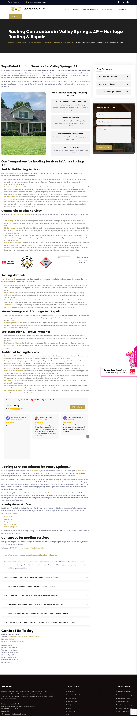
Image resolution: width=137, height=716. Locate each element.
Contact (121, 9)
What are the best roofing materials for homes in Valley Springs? (31, 577)
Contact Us (104, 147)
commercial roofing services (23, 214)
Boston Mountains (81, 471)
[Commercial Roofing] (127, 84)
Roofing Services (89, 9)
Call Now (15, 16)
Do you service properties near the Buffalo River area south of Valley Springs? (36, 613)
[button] (3, 436)
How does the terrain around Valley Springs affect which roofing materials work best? (40, 622)
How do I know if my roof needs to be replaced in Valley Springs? (31, 595)
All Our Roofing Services (110, 91)
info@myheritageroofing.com (36, 2)
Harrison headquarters (46, 493)
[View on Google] (36, 418)
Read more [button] (38, 436)
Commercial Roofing (108, 84)
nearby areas (12, 513)
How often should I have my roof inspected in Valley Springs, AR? (31, 555)
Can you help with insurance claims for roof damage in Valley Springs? (33, 604)
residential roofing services (13, 173)
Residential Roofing (108, 76)
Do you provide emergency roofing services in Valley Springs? (29, 586)
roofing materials (9, 279)
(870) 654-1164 (15, 2)
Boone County (36, 471)
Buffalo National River (59, 473)
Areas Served (107, 9)
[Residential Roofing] (127, 77)
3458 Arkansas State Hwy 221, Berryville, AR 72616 (24, 637)
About (75, 9)
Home (66, 9)
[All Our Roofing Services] (127, 92)
